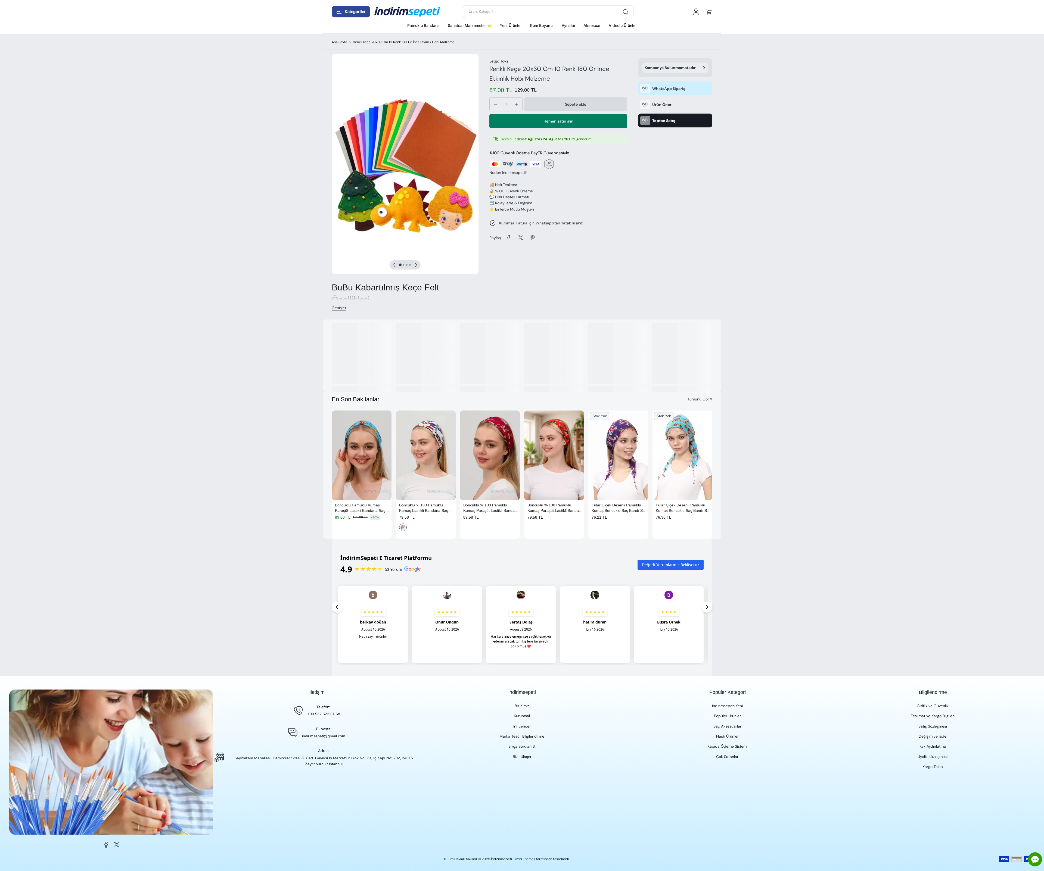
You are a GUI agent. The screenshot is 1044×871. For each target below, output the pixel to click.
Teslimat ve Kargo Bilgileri (933, 715)
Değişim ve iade (932, 736)
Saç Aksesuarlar (727, 726)
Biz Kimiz (522, 705)
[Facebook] (106, 844)
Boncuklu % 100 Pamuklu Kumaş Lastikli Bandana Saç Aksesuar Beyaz (423, 508)
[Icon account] (696, 11)
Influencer (522, 726)
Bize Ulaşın (522, 756)
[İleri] (416, 265)
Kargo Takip (932, 766)
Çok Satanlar (727, 756)
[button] (351, 11)
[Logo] (407, 11)
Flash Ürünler (727, 736)
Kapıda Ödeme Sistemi (727, 746)
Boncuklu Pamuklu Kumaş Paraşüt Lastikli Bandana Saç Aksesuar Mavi (360, 508)
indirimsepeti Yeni (727, 705)
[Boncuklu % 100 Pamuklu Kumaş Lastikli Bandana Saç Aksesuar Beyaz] (426, 455)
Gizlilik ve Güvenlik (933, 705)
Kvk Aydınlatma (932, 746)
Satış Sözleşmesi (932, 726)
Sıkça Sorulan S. (522, 746)
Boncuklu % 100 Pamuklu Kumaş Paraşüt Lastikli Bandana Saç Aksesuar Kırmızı (555, 508)
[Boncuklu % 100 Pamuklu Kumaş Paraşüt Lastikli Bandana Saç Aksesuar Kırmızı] (554, 455)
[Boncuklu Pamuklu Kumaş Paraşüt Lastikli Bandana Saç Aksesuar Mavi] (361, 455)
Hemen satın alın (558, 121)
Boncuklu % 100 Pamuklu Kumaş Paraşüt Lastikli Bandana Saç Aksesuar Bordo (491, 508)
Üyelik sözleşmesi (932, 756)
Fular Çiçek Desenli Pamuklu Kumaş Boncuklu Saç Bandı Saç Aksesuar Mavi (683, 508)
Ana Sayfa (339, 42)
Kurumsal (522, 715)
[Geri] (394, 265)
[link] (509, 238)
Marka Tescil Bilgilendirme (521, 736)
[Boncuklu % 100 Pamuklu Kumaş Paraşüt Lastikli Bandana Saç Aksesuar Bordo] (490, 455)
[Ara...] (625, 11)
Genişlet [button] (339, 307)
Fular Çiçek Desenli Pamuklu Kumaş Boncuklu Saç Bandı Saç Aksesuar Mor (619, 508)
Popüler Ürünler (727, 715)
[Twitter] (116, 844)
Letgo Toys (498, 61)
